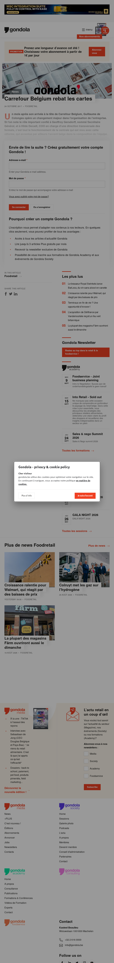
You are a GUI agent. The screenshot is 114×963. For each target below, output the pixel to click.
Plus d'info (27, 495)
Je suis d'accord (85, 495)
